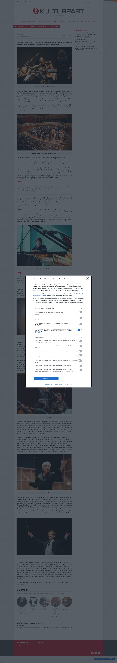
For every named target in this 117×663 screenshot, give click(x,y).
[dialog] (58, 331)
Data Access (58, 384)
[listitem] (58, 308)
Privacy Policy (68, 384)
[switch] (80, 312)
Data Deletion (49, 384)
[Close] (88, 279)
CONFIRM (46, 378)
